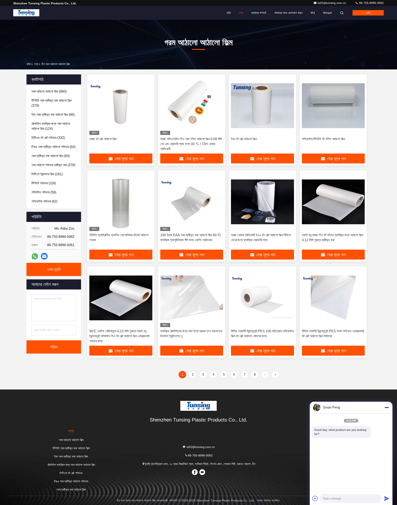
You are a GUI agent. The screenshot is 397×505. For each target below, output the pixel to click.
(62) (44, 201)
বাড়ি (229, 12)
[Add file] (315, 498)
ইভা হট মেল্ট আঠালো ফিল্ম (244, 139)
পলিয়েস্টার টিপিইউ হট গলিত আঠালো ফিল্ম (323, 139)
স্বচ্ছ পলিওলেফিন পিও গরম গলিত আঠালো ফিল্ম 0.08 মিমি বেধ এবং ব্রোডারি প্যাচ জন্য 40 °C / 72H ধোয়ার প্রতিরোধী (191, 144)
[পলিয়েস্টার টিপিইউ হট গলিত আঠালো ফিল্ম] (333, 105)
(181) (47, 174)
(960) (49, 91)
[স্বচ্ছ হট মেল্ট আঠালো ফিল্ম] (120, 105)
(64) (53, 147)
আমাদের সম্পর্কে (258, 12)
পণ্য (241, 12)
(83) (50, 156)
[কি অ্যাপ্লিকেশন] (35, 256)
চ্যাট (368, 12)
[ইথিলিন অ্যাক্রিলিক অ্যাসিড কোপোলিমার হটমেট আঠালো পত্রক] (120, 202)
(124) (50, 126)
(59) (43, 192)
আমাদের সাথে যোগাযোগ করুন (288, 12)
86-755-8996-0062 (371, 3)
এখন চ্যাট (54, 269)
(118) (43, 183)
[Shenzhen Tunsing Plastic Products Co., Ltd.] (26, 13)
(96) (53, 114)
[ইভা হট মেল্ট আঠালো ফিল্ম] (262, 105)
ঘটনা (313, 12)
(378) (51, 103)
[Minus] (386, 407)
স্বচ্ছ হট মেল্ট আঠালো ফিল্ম (103, 139)
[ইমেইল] (44, 256)
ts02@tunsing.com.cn (332, 3)
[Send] (386, 498)
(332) (48, 137)
